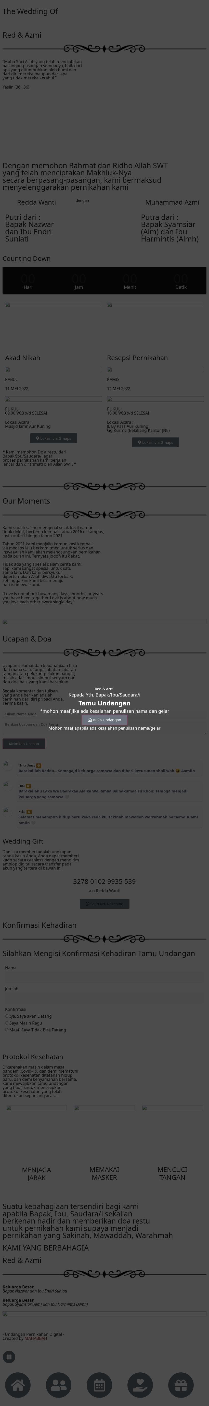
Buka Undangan (107, 719)
